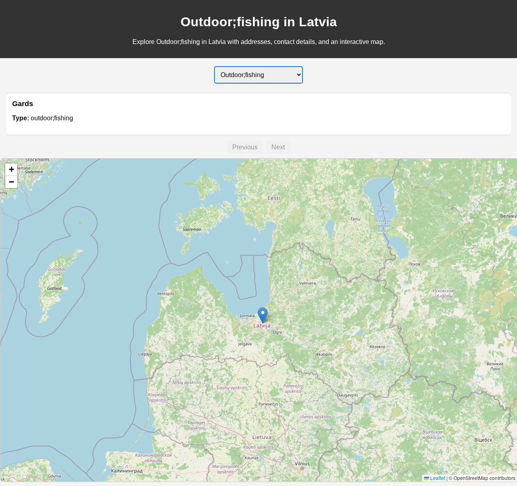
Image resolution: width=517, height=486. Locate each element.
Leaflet (437, 477)
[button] (263, 315)
